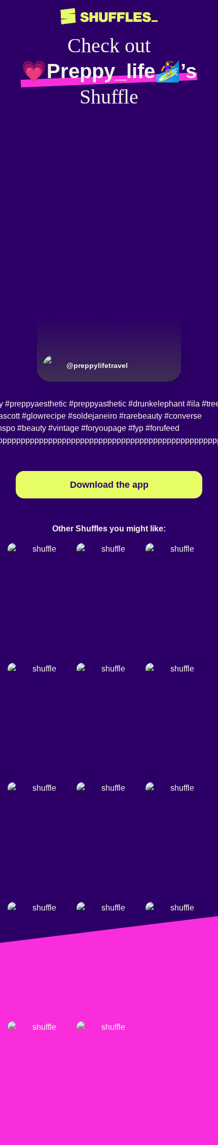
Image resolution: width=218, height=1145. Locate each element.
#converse (183, 416)
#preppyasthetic (97, 403)
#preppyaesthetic (36, 403)
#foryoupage (103, 428)
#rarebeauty (140, 416)
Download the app (109, 485)
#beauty (31, 428)
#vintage (63, 428)
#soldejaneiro (92, 416)
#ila (193, 403)
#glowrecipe (44, 416)
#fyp (135, 428)
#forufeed (162, 428)
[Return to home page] (109, 16)
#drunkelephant (156, 403)
